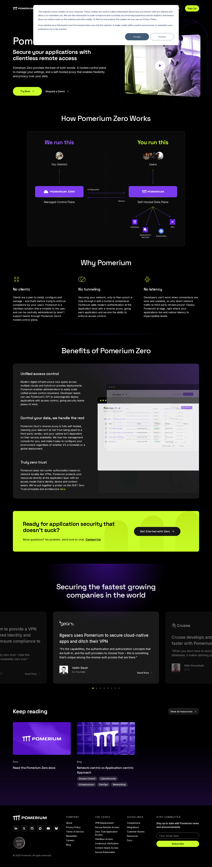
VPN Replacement (104, 823)
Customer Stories (135, 831)
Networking (119, 784)
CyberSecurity (108, 778)
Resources (132, 836)
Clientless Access (104, 839)
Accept (137, 36)
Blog (68, 844)
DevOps (103, 784)
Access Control (87, 778)
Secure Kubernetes (105, 852)
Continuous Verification (107, 843)
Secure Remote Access (107, 827)
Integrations (133, 827)
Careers (70, 840)
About (69, 823)
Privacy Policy (149, 19)
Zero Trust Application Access (106, 833)
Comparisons (133, 823)
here (62, 489)
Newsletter (71, 836)
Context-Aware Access (106, 847)
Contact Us (93, 539)
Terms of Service (75, 831)
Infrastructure (86, 784)
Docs (129, 840)
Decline (162, 36)
